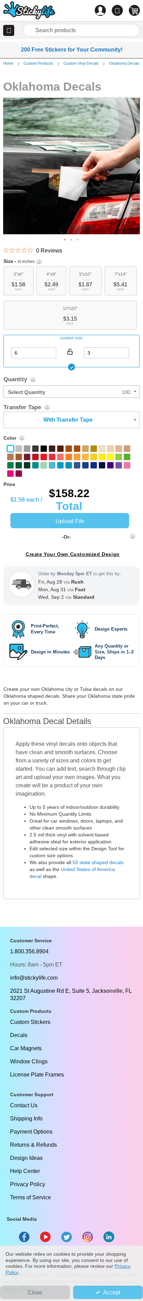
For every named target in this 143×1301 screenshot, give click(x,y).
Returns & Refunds (33, 1145)
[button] (8, 30)
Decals (18, 1035)
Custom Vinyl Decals (81, 63)
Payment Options (31, 1132)
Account (100, 10)
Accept (111, 1292)
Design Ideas (26, 1158)
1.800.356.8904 (29, 951)
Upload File (70, 521)
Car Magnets (26, 1048)
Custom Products (38, 63)
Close (35, 1292)
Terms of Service (30, 1197)
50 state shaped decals (98, 862)
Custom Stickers (30, 1022)
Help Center (25, 1171)
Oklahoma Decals (124, 63)
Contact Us (23, 1105)
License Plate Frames (37, 1075)
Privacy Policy (27, 1184)
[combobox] (81, 30)
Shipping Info (26, 1118)
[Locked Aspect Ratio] (70, 351)
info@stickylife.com (34, 978)
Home (8, 63)
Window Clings (29, 1061)
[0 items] (134, 10)
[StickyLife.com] (29, 11)
